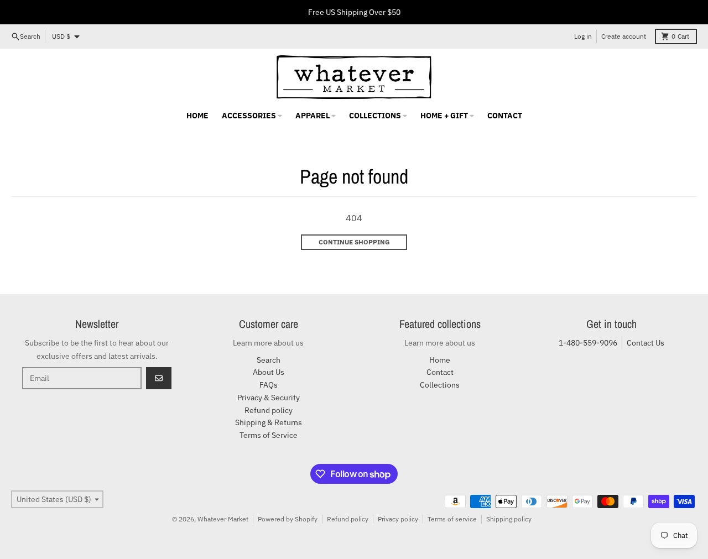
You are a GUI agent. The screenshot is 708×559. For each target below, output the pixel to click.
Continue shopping (354, 242)
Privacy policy (398, 519)
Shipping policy (509, 519)
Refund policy (347, 519)
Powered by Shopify (287, 519)
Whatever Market (222, 519)
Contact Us (645, 343)
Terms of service (452, 519)
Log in (583, 36)
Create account (623, 36)
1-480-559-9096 (588, 343)
